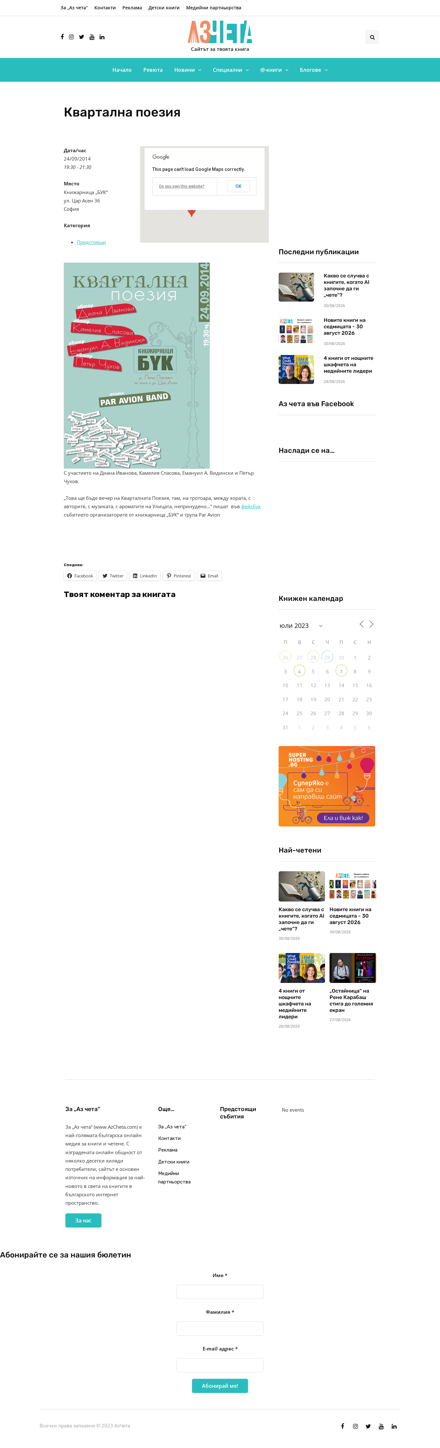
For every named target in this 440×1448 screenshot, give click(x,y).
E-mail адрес (220, 1348)
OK (238, 186)
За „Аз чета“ (74, 8)
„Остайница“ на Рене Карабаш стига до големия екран (351, 1000)
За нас (83, 1220)
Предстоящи (91, 242)
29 (327, 657)
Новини (184, 69)
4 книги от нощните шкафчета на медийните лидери (348, 364)
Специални (227, 69)
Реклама (132, 8)
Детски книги (164, 8)
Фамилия (220, 1312)
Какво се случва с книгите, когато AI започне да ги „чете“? (346, 285)
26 (285, 657)
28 (313, 657)
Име (220, 1275)
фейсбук (251, 506)
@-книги (271, 69)
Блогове (310, 69)
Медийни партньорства (213, 8)
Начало (122, 69)
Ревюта (153, 69)
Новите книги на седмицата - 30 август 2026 (345, 326)
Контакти (105, 8)
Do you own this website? (182, 186)
